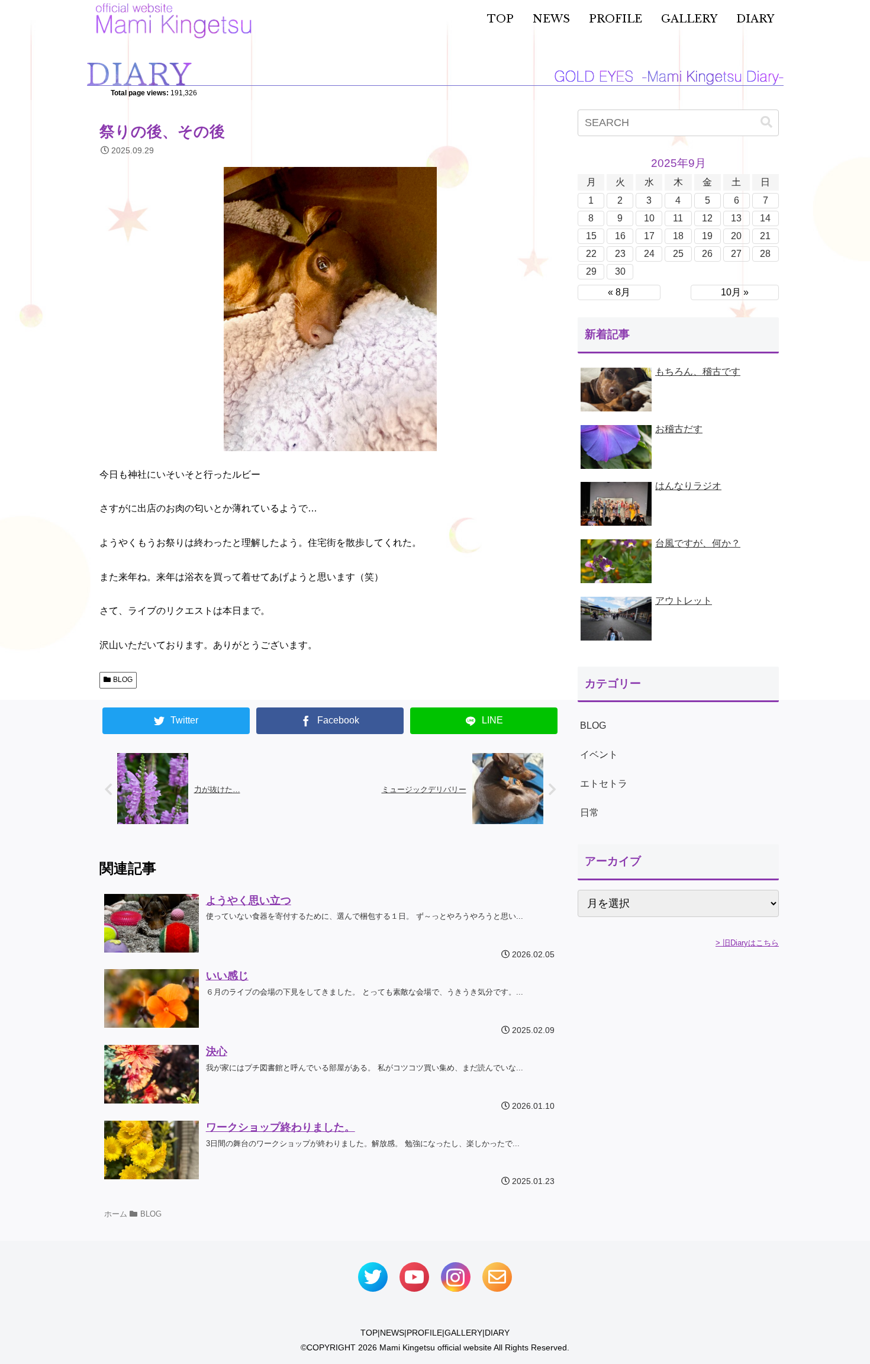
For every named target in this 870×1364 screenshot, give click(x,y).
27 (736, 254)
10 (649, 218)
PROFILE (424, 1332)
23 (620, 254)
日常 (589, 813)
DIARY (497, 1332)
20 (736, 236)
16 (620, 236)
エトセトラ (603, 783)
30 (620, 271)
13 (736, 218)
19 (707, 236)
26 (707, 254)
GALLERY (463, 1332)
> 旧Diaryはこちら (747, 942)
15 (591, 236)
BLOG (123, 679)
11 (678, 218)
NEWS (392, 1332)
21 (765, 236)
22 (591, 254)
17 (649, 236)
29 (591, 271)
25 (678, 254)
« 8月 (619, 292)
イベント (599, 754)
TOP (369, 1332)
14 (765, 218)
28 (765, 254)
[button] (766, 122)
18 (678, 236)
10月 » (735, 292)
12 (707, 218)
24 (649, 254)
